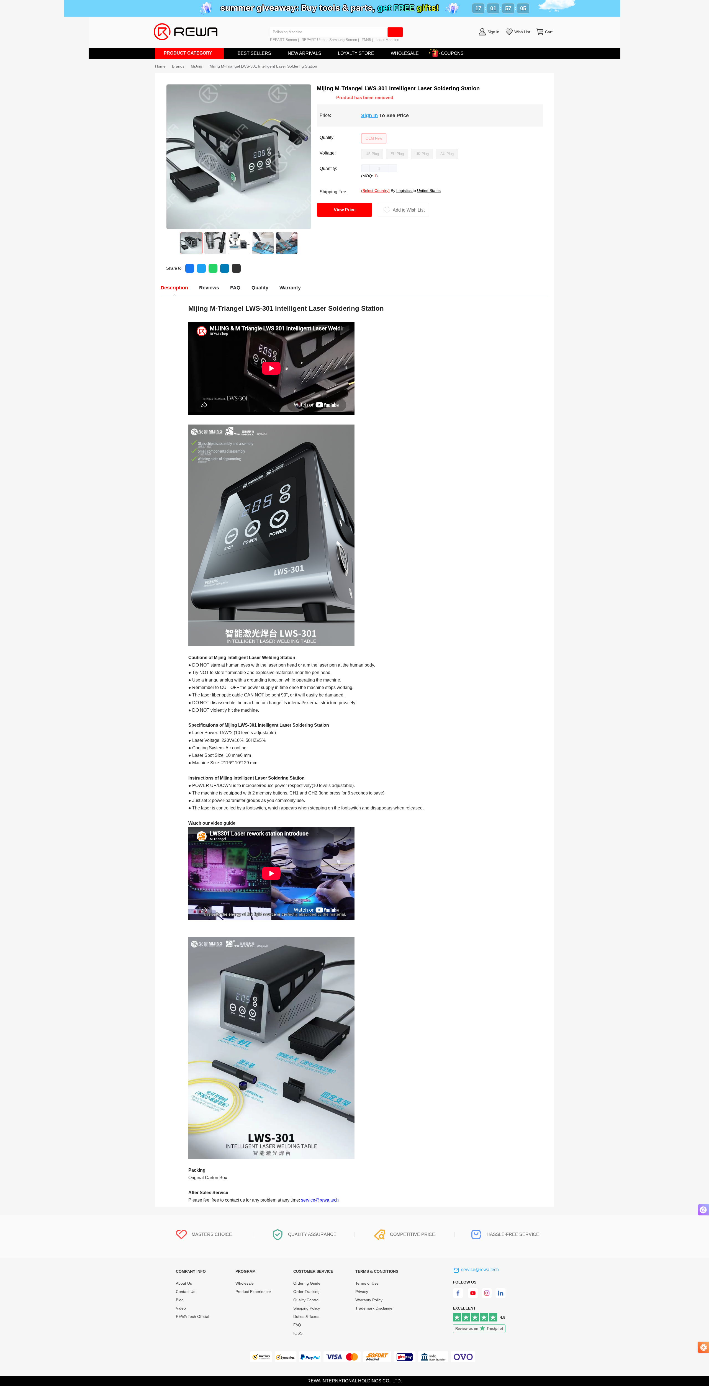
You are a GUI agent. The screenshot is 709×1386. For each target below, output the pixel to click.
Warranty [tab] (290, 287)
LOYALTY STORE (356, 53)
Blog (180, 1300)
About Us (184, 1283)
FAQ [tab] (235, 287)
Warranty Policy (368, 1300)
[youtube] (473, 1296)
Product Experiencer (253, 1291)
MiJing (197, 66)
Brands (178, 66)
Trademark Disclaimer (374, 1308)
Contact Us (185, 1291)
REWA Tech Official (193, 1316)
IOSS (297, 1333)
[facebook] (459, 1296)
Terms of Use (367, 1283)
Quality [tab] (259, 287)
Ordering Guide (306, 1283)
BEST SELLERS (254, 53)
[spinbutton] (379, 168)
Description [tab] (174, 287)
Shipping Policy (306, 1308)
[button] (365, 168)
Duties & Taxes (306, 1316)
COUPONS (452, 53)
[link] (178, 66)
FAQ (297, 1325)
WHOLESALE (405, 53)
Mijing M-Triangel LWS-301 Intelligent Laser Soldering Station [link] (263, 66)
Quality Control (306, 1300)
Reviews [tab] (209, 287)
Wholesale (244, 1283)
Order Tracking (306, 1291)
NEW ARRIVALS (304, 53)
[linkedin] (501, 1296)
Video (181, 1308)
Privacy (361, 1291)
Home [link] (160, 66)
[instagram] (487, 1296)
